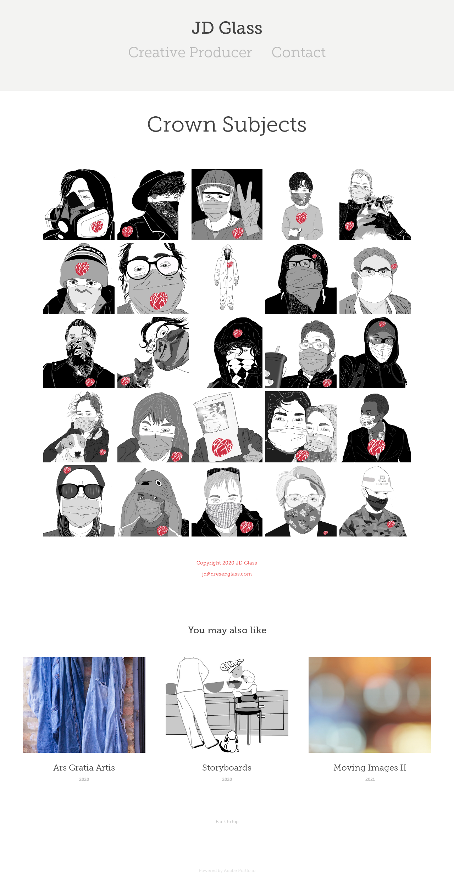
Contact (298, 52)
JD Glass (227, 28)
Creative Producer (190, 52)
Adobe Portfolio (239, 870)
